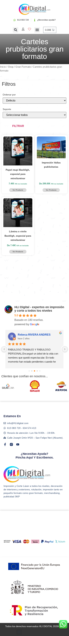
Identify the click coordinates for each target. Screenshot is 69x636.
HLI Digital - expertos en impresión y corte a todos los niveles (39, 308)
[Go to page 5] (37, 371)
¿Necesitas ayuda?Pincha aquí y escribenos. (35, 455)
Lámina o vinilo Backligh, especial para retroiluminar (18, 235)
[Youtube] (17, 444)
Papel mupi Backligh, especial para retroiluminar (18, 174)
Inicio (3, 66)
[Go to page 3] (31, 371)
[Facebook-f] (5, 444)
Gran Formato (23, 66)
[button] (15, 30)
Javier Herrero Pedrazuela (34, 334)
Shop (10, 66)
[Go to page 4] (34, 371)
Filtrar (18, 126)
